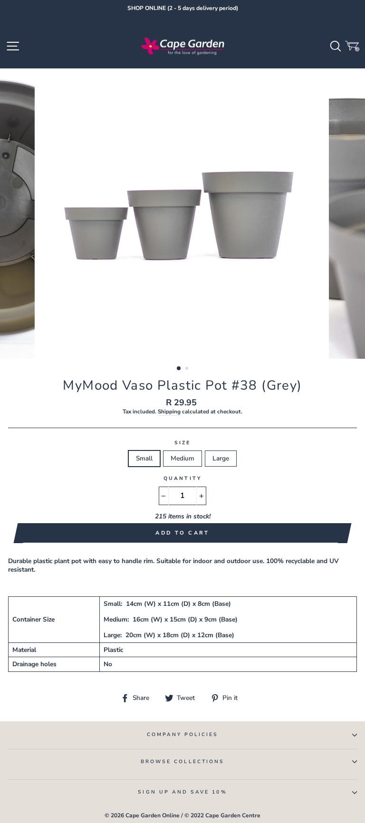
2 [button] (187, 369)
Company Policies (183, 734)
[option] (182, 8)
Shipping (169, 411)
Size (182, 443)
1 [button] (179, 368)
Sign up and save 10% (182, 792)
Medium (182, 458)
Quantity (182, 479)
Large (220, 458)
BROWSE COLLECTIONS (182, 761)
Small (144, 458)
